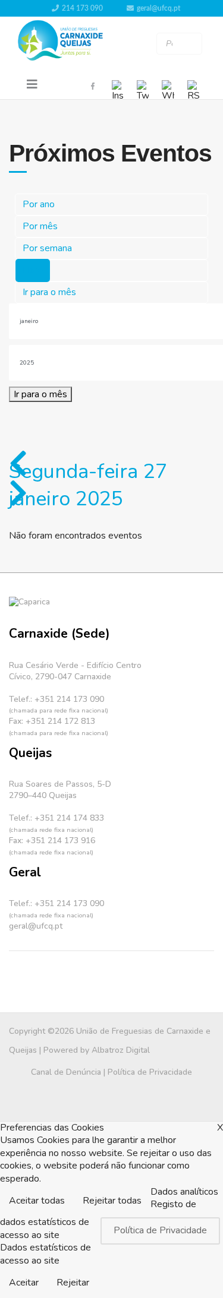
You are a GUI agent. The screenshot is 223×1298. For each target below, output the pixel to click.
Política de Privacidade (150, 1072)
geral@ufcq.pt (158, 8)
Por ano (39, 204)
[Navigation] (32, 85)
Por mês (40, 226)
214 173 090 (82, 8)
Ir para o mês (49, 292)
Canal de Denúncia (66, 1072)
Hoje (33, 270)
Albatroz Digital (121, 1050)
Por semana (47, 248)
